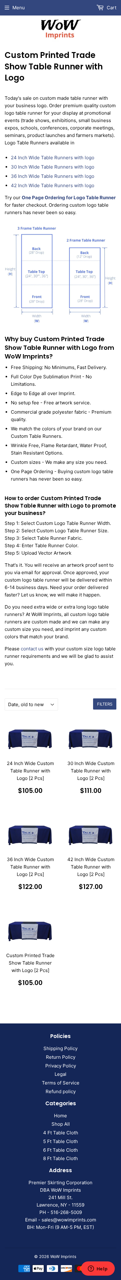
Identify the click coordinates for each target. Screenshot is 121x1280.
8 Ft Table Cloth (60, 1158)
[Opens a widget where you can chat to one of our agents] (98, 1269)
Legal (60, 1074)
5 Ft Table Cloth (60, 1141)
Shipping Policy (60, 1048)
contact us (32, 649)
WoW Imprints (63, 1256)
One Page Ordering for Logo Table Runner (69, 197)
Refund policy (61, 1091)
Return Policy (60, 1057)
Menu (18, 8)
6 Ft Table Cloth (60, 1150)
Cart (110, 8)
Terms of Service (60, 1083)
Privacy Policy (60, 1066)
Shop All (61, 1124)
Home (60, 1116)
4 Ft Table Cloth (60, 1133)
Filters (104, 704)
